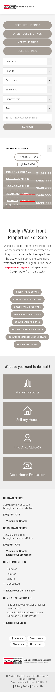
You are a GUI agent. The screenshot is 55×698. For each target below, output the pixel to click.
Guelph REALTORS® (27, 344)
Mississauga (13, 583)
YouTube (37, 644)
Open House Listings (27, 33)
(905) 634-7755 (11, 544)
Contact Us (37, 686)
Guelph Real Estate (27, 292)
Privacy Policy (22, 686)
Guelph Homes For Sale (27, 314)
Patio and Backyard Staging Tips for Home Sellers (26, 606)
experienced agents (17, 267)
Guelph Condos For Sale (27, 299)
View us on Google (16, 521)
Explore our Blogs (16, 622)
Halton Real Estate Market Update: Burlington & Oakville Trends (25, 614)
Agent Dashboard (19, 682)
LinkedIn (19, 644)
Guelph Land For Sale (27, 322)
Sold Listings (27, 51)
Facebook (18, 638)
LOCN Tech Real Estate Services (30, 676)
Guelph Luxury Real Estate (27, 329)
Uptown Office (13, 498)
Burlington (12, 569)
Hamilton (11, 573)
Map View (29, 164)
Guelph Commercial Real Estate (27, 337)
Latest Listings (27, 42)
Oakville (11, 578)
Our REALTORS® (39, 682)
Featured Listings (27, 25)
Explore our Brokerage (18, 554)
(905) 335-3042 (11, 514)
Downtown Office (15, 528)
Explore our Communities (20, 590)
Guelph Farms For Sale (27, 307)
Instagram (37, 638)
